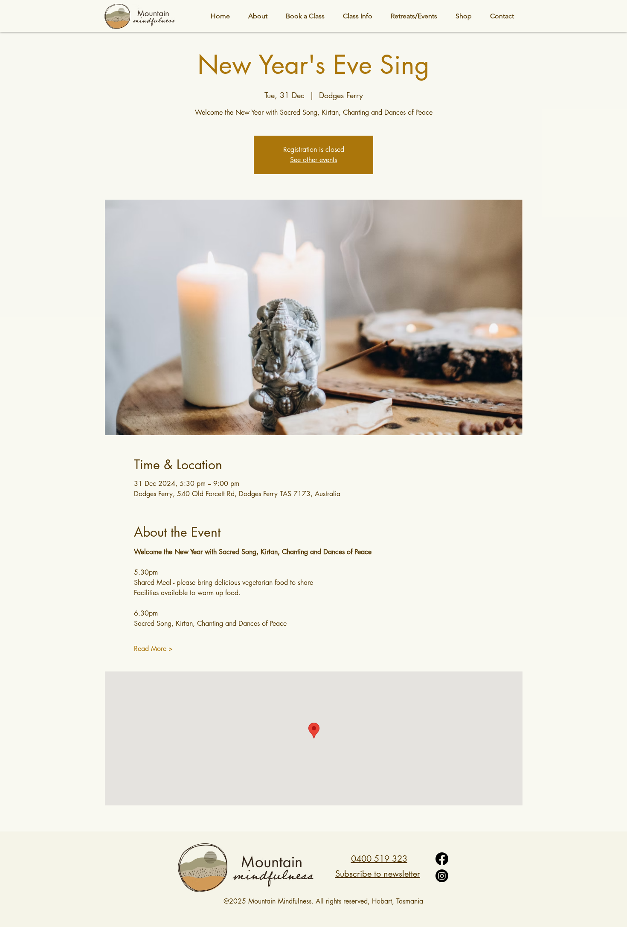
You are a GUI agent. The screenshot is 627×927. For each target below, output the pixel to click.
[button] (357, 16)
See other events (313, 159)
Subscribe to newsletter (377, 873)
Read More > (153, 648)
